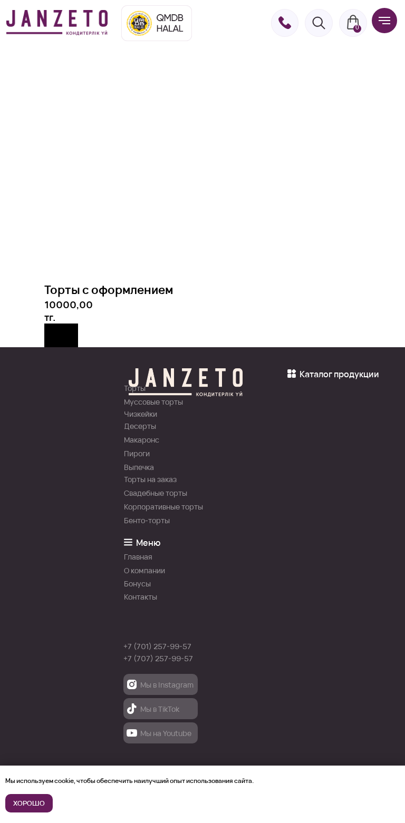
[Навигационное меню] (384, 20)
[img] (57, 22)
